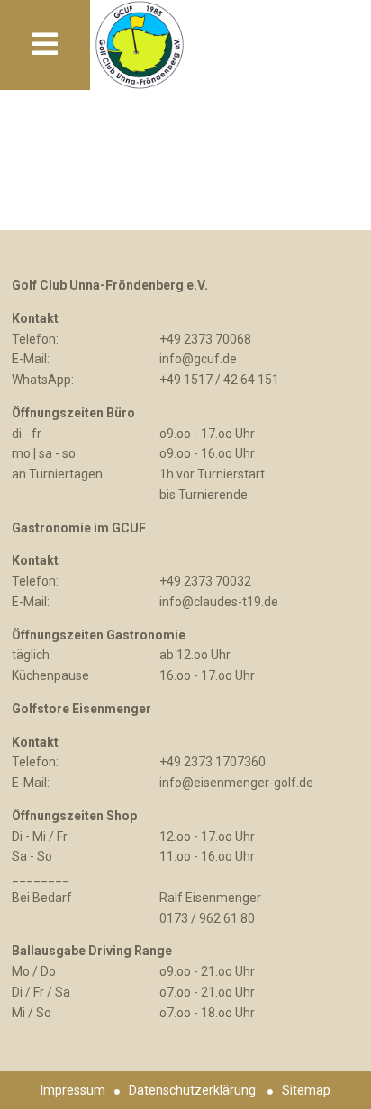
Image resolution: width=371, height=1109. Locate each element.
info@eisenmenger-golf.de (236, 782)
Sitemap (306, 1090)
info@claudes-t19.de (218, 602)
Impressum (73, 1090)
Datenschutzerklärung (192, 1090)
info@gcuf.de (198, 359)
